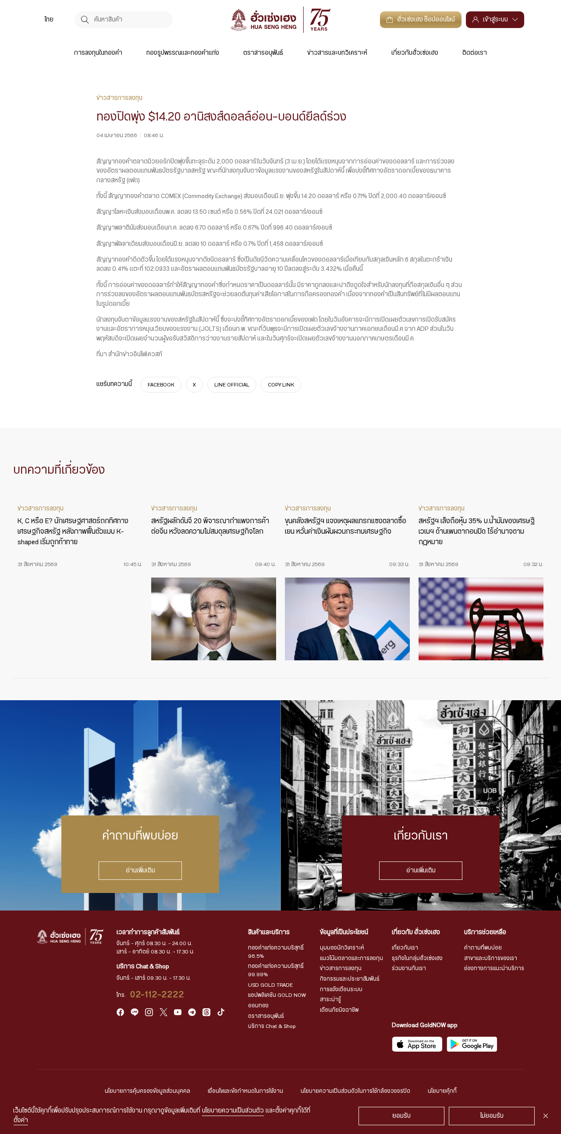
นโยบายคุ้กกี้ (442, 1091)
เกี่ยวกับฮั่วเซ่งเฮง (414, 53)
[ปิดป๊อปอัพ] (545, 1116)
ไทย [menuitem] (49, 20)
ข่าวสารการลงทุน (341, 968)
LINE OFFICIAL (231, 384)
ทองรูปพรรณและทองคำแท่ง (182, 53)
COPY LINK (281, 384)
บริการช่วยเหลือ (485, 932)
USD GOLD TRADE (270, 985)
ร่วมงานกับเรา (409, 968)
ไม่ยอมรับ (492, 1116)
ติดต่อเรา (474, 53)
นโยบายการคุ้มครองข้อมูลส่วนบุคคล (147, 1091)
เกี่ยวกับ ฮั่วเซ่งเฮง (416, 932)
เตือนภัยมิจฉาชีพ (339, 1010)
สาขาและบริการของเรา (490, 958)
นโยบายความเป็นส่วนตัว (233, 1111)
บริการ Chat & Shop (272, 1026)
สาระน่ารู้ (330, 999)
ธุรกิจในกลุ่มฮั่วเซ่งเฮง (417, 958)
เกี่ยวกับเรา (405, 947)
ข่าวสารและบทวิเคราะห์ (337, 53)
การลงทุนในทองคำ (98, 53)
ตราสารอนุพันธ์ (263, 53)
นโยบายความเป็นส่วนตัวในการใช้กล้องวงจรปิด (355, 1091)
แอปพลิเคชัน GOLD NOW (277, 995)
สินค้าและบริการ (269, 932)
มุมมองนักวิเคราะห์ (342, 947)
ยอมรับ (401, 1116)
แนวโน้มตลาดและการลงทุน (351, 958)
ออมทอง (258, 1005)
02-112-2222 (157, 994)
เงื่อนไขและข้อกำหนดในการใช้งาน (245, 1091)
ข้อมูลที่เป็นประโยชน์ (344, 932)
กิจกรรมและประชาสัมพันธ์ (350, 979)
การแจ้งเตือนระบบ (341, 989)
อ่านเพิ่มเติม (140, 871)
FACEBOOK (161, 384)
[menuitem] (49, 19)
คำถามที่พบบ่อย (483, 947)
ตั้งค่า (21, 1120)
